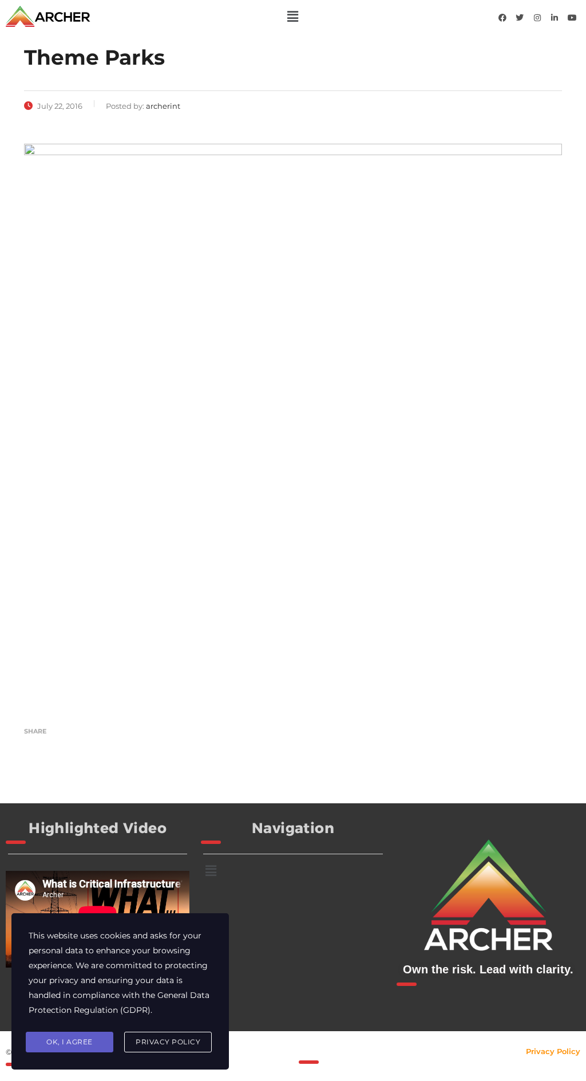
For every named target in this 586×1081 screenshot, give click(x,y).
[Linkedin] (555, 18)
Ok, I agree (69, 1041)
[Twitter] (520, 18)
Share (35, 731)
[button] (293, 16)
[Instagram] (537, 18)
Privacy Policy (553, 1051)
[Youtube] (572, 18)
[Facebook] (502, 18)
